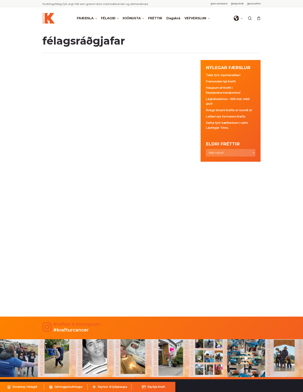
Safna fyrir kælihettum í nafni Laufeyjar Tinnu (227, 125)
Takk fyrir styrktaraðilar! (223, 75)
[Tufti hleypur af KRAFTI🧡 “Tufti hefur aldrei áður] (284, 358)
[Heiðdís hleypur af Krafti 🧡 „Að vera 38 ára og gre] (170, 358)
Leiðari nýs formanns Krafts (225, 116)
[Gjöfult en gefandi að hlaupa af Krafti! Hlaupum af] (246, 358)
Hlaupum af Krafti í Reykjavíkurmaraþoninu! (223, 90)
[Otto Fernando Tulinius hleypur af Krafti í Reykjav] (95, 358)
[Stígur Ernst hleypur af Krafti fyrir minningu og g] (57, 358)
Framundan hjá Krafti (221, 81)
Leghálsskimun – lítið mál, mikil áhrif (228, 101)
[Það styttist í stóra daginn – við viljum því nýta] (208, 358)
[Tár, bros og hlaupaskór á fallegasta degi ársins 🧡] (19, 358)
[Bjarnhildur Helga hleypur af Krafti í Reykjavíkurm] (133, 358)
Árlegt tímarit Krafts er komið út (229, 110)
